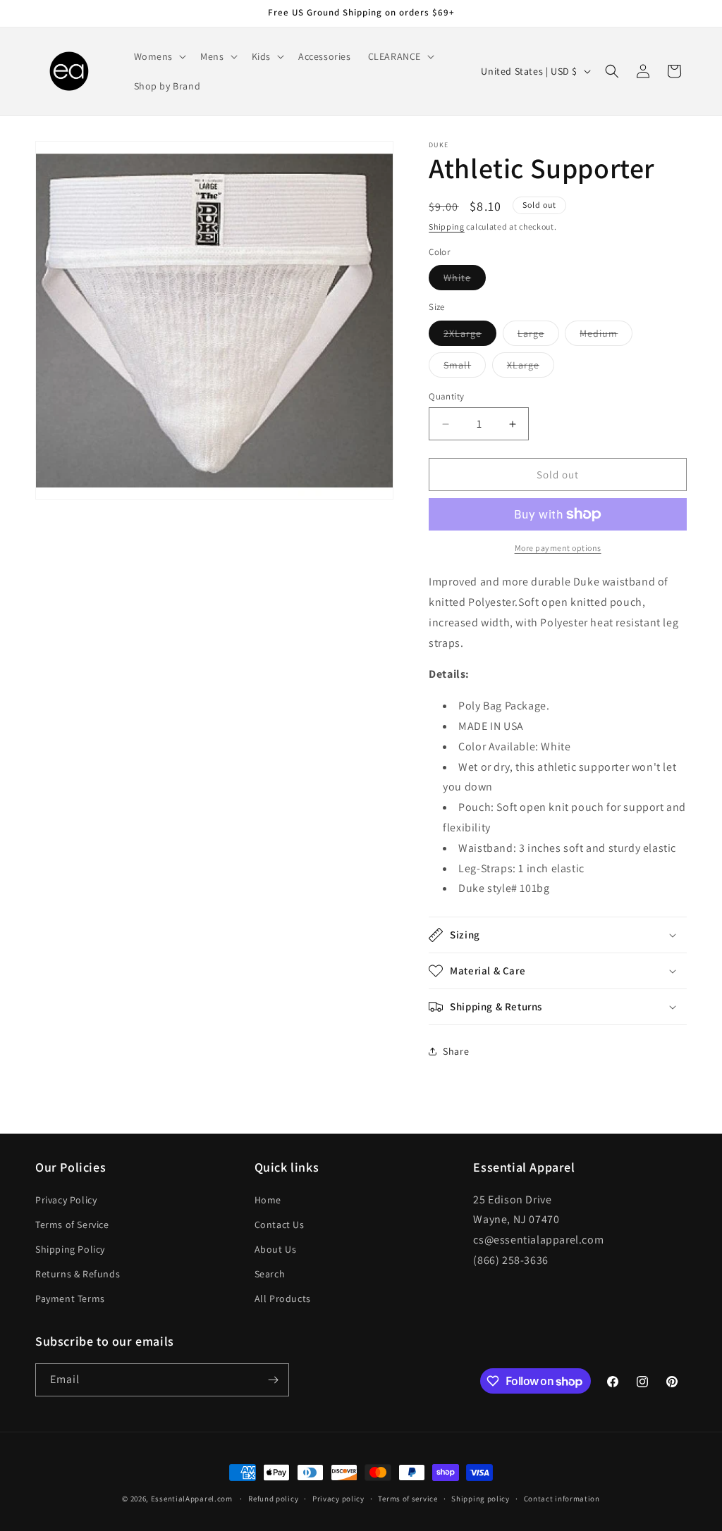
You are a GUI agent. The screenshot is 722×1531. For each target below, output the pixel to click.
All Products (283, 1298)
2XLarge (469, 336)
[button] (159, 56)
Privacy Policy (66, 1200)
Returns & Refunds (77, 1273)
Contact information (562, 1499)
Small (464, 368)
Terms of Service (72, 1224)
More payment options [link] (558, 548)
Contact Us (280, 1224)
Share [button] (456, 1051)
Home (268, 1200)
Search (270, 1273)
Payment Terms (70, 1298)
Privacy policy (338, 1499)
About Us (276, 1249)
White (464, 280)
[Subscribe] (272, 1379)
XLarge (530, 368)
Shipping (447, 226)
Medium (606, 336)
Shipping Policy (70, 1249)
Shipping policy (480, 1499)
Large (538, 336)
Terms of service (407, 1499)
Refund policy (273, 1499)
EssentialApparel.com (192, 1499)
